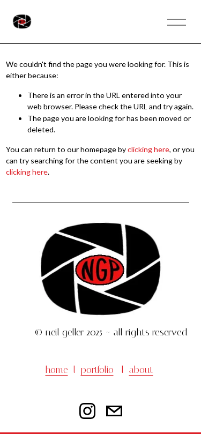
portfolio (97, 370)
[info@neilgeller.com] (114, 411)
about (141, 370)
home (57, 370)
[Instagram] (87, 411)
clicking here (148, 149)
